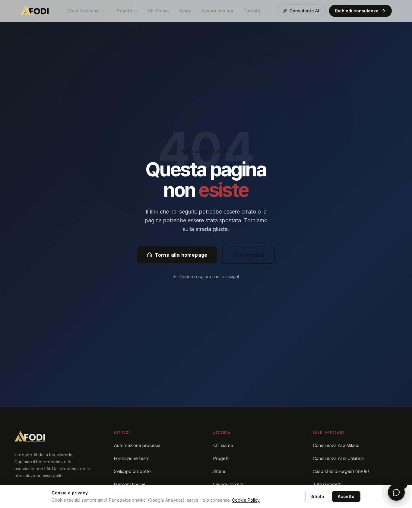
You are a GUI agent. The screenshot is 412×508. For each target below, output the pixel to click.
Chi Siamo (158, 10)
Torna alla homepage (181, 255)
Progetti (124, 10)
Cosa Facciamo (84, 10)
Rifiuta (317, 496)
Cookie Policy (246, 500)
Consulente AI (304, 10)
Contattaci (252, 255)
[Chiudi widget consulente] (403, 485)
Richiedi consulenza (357, 10)
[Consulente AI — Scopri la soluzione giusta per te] (396, 492)
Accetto (346, 496)
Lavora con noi (217, 10)
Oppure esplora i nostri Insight (209, 276)
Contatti (251, 10)
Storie (185, 10)
